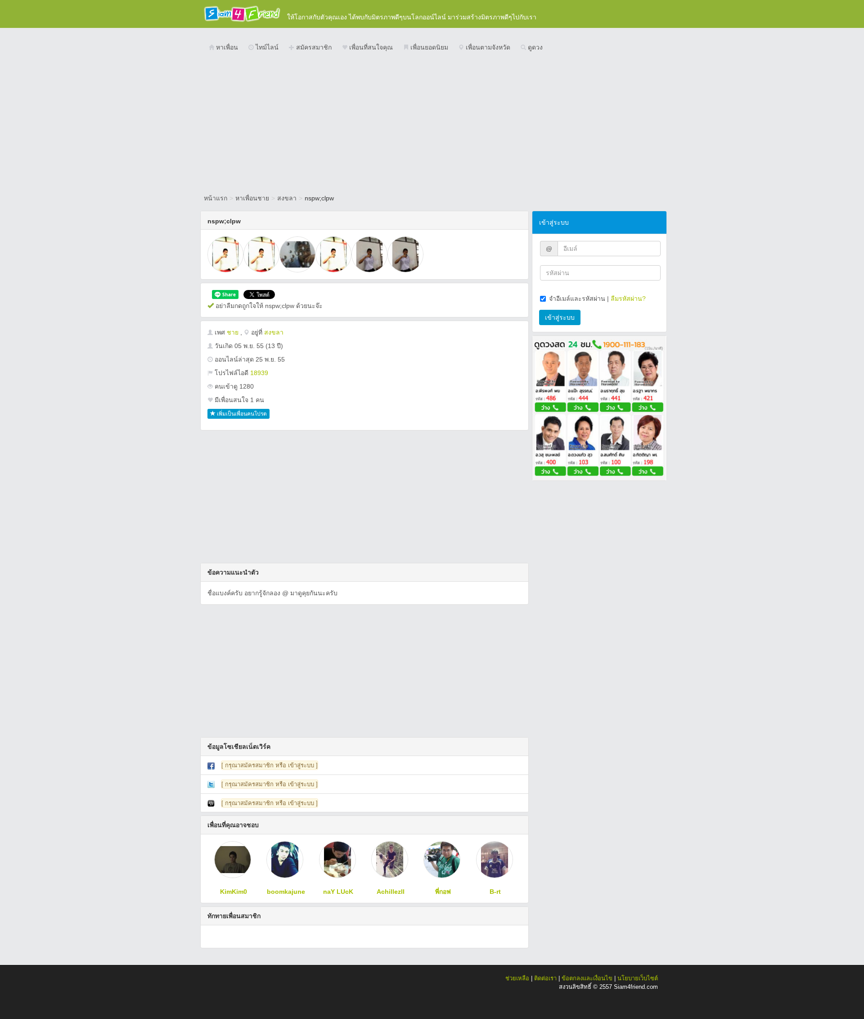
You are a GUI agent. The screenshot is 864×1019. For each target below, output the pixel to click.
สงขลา (287, 198)
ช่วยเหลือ (517, 978)
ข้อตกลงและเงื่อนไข (587, 978)
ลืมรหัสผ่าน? (628, 298)
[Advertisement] (432, 124)
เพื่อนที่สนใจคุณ (370, 47)
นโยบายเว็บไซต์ (637, 978)
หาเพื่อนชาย (252, 198)
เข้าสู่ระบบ (560, 317)
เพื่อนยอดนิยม (428, 47)
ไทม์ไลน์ (266, 47)
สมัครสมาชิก (313, 47)
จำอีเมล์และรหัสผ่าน (577, 298)
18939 (259, 372)
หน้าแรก (215, 198)
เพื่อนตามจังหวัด (487, 47)
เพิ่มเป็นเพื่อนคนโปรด (241, 414)
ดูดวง (534, 47)
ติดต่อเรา (545, 978)
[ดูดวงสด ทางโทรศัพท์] (599, 407)
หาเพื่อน (226, 47)
